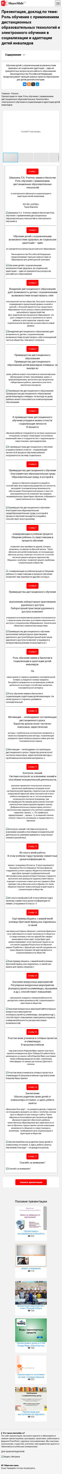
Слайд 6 (32, 464)
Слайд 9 (32, 651)
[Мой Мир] (37, 84)
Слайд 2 (32, 230)
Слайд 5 (32, 410)
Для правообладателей (12, 1451)
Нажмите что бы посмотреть (21, 1468)
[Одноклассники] (29, 84)
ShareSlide (17, 3)
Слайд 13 (32, 912)
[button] (56, 113)
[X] (33, 84)
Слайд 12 (32, 846)
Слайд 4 (32, 348)
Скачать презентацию (31, 1182)
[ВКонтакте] (24, 84)
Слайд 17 (32, 1156)
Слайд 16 (32, 1087)
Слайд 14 (32, 975)
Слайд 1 (32, 171)
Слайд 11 (32, 766)
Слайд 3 (32, 282)
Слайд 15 (32, 1031)
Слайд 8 (32, 585)
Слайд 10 (32, 710)
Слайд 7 (32, 527)
